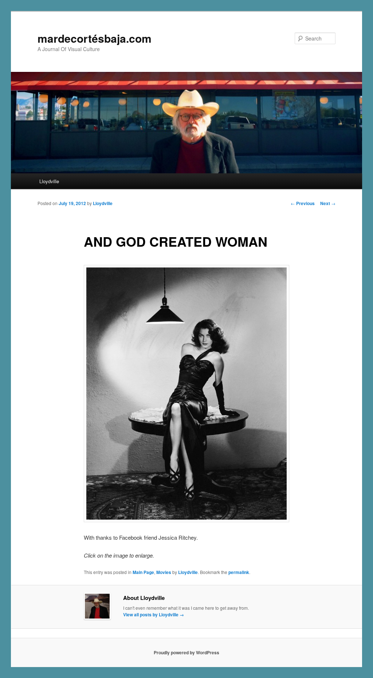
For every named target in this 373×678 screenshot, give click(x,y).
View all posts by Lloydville (153, 614)
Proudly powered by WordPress (186, 652)
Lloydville (49, 181)
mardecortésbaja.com (95, 38)
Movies (163, 572)
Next (327, 203)
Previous (303, 203)
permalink (238, 572)
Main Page (143, 572)
